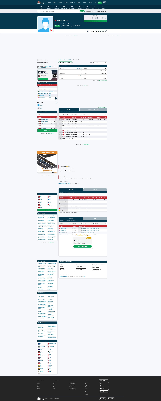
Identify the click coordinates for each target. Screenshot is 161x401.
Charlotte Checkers (41, 269)
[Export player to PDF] (98, 18)
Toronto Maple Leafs (51, 231)
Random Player (91, 11)
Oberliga (41, 368)
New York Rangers (51, 218)
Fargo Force (40, 333)
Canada (38, 383)
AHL (50, 93)
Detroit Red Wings (41, 229)
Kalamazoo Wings (41, 314)
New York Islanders (51, 217)
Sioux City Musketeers (52, 329)
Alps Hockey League (52, 343)
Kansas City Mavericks (42, 316)
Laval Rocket (40, 289)
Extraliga (50, 205)
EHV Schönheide (58, 23)
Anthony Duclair (48, 66)
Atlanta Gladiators (41, 298)
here (84, 276)
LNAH (50, 363)
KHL (50, 199)
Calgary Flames (41, 220)
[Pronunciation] (85, 18)
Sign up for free (62, 183)
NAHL (50, 197)
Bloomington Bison (41, 299)
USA (38, 385)
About (86, 383)
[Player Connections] (90, 18)
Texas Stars (50, 281)
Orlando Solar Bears (51, 298)
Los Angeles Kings (41, 234)
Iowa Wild (40, 287)
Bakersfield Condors (42, 265)
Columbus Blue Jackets (42, 226)
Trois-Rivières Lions (51, 312)
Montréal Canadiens (42, 237)
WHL (41, 204)
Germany (39, 388)
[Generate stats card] (92, 18)
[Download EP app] (47, 75)
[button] (103, 7)
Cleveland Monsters (42, 272)
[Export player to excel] (95, 18)
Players (71, 218)
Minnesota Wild (41, 236)
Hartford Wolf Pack (41, 281)
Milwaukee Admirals (51, 266)
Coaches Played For (93, 109)
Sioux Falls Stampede (51, 331)
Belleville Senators (41, 266)
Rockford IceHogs (51, 272)
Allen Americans (41, 296)
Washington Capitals (51, 237)
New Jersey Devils (51, 215)
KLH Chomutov (66, 130)
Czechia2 (74, 130)
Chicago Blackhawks (42, 223)
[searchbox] (61, 11)
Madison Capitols (51, 324)
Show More (47, 130)
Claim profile (76, 25)
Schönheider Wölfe (67, 59)
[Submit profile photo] (103, 18)
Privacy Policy (87, 386)
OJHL (50, 89)
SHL (50, 201)
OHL (40, 205)
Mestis (41, 351)
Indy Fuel (40, 311)
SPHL (41, 201)
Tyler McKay (45, 64)
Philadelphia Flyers (51, 222)
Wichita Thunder (51, 317)
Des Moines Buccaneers (42, 329)
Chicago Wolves (41, 271)
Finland (38, 386)
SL (40, 363)
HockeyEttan (51, 91)
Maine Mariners (41, 318)
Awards (84, 2)
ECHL (41, 199)
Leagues (60, 2)
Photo (86, 388)
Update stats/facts (66, 62)
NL (49, 204)
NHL (50, 95)
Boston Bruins (41, 217)
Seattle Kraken (50, 226)
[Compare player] (100, 18)
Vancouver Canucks (51, 234)
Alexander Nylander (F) (43, 93)
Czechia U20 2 (74, 128)
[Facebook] (38, 60)
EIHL (50, 348)
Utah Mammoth (50, 233)
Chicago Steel (40, 327)
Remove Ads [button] (117, 34)
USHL (50, 196)
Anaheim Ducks (41, 215)
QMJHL (41, 207)
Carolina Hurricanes (42, 222)
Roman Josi (43, 126)
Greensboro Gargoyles (42, 306)
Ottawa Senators (51, 220)
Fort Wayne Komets (41, 304)
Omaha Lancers (50, 328)
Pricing (90, 2)
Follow (57, 25)
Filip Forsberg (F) (42, 95)
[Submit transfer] (105, 18)
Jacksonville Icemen (42, 313)
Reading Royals (50, 301)
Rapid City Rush (50, 299)
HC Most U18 (66, 123)
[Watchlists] (87, 18)
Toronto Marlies (50, 283)
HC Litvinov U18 (67, 119)
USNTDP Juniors (50, 334)
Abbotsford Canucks (42, 263)
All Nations (39, 389)
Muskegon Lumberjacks (52, 326)
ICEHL (41, 373)
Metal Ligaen (42, 352)
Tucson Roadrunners (51, 285)
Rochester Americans (51, 271)
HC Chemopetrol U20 (68, 132)
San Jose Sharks (50, 225)
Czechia (80, 75)
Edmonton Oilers (41, 231)
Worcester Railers (51, 319)
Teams (54, 2)
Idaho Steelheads (41, 310)
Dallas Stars (40, 228)
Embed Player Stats (102, 107)
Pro (95, 2)
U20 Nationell (42, 346)
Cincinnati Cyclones (42, 301)
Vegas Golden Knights (52, 236)
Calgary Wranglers (41, 268)
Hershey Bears (41, 286)
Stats (49, 2)
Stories (78, 2)
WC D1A (41, 371)
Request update (103, 80)
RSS (86, 391)
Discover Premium (82, 246)
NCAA (50, 86)
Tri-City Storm (50, 332)
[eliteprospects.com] (40, 2)
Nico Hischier (43, 128)
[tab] (68, 109)
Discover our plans (95, 21)
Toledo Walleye (50, 309)
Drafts (71, 2)
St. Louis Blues (50, 228)
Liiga (50, 202)
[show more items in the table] (56, 98)
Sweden (38, 382)
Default (69, 109)
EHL (40, 354)
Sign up (99, 2)
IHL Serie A (51, 344)
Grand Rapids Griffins (42, 278)
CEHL (50, 349)
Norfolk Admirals (51, 296)
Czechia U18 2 (74, 121)
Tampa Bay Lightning (51, 229)
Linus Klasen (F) (42, 91)
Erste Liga (51, 351)
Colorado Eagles (41, 277)
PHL (50, 352)
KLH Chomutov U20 (67, 128)
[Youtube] (44, 60)
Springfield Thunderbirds (50, 278)
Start (59, 59)
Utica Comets (50, 286)
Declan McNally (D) (42, 89)
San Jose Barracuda (51, 276)
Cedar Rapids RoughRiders (40, 325)
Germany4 (67, 23)
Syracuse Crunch (51, 280)
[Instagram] (42, 60)
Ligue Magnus (51, 346)
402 (93, 31)
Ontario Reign (50, 268)
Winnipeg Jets (50, 239)
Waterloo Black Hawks (52, 335)
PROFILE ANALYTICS (101, 31)
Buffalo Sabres (41, 218)
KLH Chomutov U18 (67, 121)
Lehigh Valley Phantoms (52, 263)
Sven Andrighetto (44, 119)
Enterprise (87, 393)
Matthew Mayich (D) (43, 86)
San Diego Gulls (50, 274)
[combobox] (61, 11)
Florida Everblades (41, 302)
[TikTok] (47, 60)
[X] (40, 60)
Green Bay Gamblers (42, 334)
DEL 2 (41, 366)
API (85, 389)
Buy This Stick (47, 170)
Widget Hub (87, 382)
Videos (66, 2)
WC (40, 369)
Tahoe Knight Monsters (52, 308)
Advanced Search (102, 11)
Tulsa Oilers (50, 314)
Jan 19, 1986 (79, 68)
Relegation (92, 125)
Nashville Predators (41, 239)
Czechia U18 (74, 119)
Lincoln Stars (40, 336)
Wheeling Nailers (51, 315)
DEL (40, 365)
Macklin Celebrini (44, 121)
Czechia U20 (74, 132)
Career (86, 394)
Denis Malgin (43, 123)
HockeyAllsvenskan (43, 344)
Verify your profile (63, 276)
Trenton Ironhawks (51, 311)
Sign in (104, 2)
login (69, 183)
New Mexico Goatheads (52, 295)
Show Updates (65, 25)
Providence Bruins (51, 269)
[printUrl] (88, 31)
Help (86, 385)
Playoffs (91, 119)
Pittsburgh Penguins (51, 223)
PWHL (50, 371)
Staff (95, 218)
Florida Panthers (41, 233)
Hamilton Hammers (41, 280)
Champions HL (42, 355)
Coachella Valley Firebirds (41, 275)
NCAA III (50, 362)
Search (82, 11)
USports (50, 365)
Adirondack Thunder (42, 295)
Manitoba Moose (51, 265)
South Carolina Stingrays (50, 306)
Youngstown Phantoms (52, 337)
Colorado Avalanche (42, 225)
